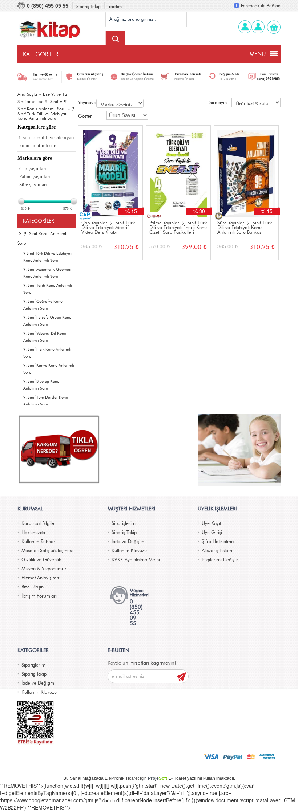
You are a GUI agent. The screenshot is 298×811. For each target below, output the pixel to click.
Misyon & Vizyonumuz (44, 569)
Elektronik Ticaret (122, 778)
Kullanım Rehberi (38, 541)
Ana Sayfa (27, 94)
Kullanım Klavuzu (129, 551)
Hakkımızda (33, 532)
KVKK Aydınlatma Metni (136, 560)
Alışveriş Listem (217, 551)
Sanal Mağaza (84, 778)
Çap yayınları (32, 168)
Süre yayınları (33, 184)
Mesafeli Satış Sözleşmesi (47, 551)
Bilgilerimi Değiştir (220, 560)
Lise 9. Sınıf (47, 101)
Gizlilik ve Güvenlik (41, 560)
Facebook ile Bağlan (261, 6)
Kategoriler (38, 221)
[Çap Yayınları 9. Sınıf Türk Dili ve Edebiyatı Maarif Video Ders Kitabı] (110, 171)
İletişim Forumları (39, 596)
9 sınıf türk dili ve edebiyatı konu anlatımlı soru (46, 141)
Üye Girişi (212, 532)
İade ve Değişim (128, 541)
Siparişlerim (124, 523)
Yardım (115, 6)
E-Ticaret (177, 778)
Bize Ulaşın (32, 587)
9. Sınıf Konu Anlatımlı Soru (42, 238)
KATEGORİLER (41, 54)
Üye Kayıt (211, 523)
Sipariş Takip (88, 6)
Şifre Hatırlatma (218, 541)
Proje (157, 778)
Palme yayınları (34, 176)
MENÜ (258, 54)
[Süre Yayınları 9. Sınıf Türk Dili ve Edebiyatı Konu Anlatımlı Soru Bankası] (246, 171)
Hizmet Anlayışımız (40, 578)
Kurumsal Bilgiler (38, 523)
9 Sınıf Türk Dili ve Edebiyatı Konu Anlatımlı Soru (45, 114)
